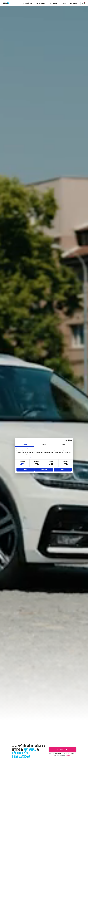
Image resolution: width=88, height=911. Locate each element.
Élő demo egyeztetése (62, 749)
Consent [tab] (25, 444)
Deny (25, 469)
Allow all (62, 469)
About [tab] (63, 444)
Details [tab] (44, 444)
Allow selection (44, 469)
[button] (83, 3)
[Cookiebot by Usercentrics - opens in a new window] (66, 440)
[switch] (37, 464)
